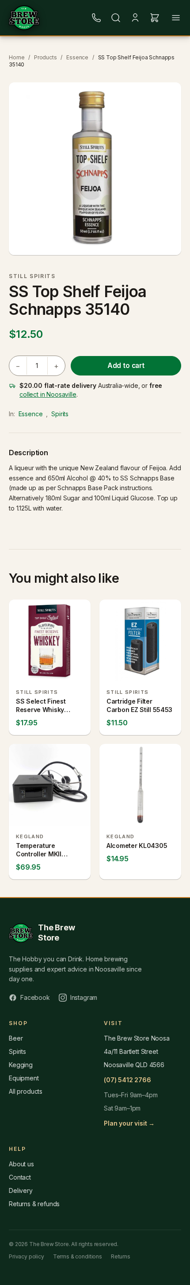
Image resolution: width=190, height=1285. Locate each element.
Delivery (21, 1190)
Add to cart (125, 365)
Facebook (35, 997)
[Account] (135, 17)
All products (25, 1091)
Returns (120, 1256)
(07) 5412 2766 (127, 1080)
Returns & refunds (34, 1204)
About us (21, 1164)
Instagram (84, 997)
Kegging (21, 1064)
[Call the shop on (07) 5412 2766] (96, 17)
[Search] (115, 17)
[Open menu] (176, 18)
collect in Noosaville (47, 394)
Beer (16, 1038)
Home (16, 57)
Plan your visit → (129, 1123)
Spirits (59, 414)
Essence (77, 57)
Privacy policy (26, 1256)
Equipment (24, 1078)
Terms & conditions (77, 1256)
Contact (20, 1177)
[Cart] (154, 17)
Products (45, 57)
